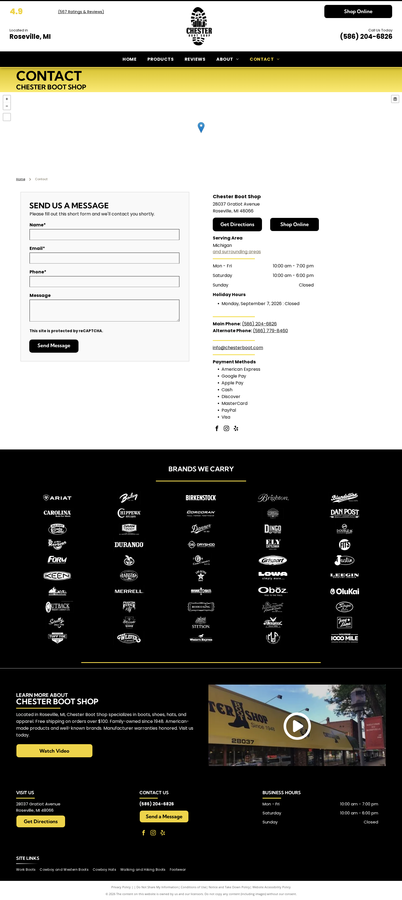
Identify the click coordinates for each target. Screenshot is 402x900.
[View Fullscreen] (6, 117)
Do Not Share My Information (157, 887)
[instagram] (226, 429)
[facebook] (217, 429)
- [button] (6, 106)
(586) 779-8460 (270, 331)
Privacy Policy (121, 887)
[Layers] (395, 99)
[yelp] (236, 429)
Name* (38, 225)
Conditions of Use (193, 887)
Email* (37, 248)
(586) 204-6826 (366, 36)
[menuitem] (129, 59)
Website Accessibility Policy (271, 887)
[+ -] (201, 133)
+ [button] (6, 99)
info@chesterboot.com (238, 347)
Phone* (38, 272)
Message (40, 295)
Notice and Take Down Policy (229, 887)
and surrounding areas (237, 252)
